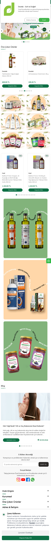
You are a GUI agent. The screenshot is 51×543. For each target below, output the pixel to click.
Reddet (32, 523)
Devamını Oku (11, 440)
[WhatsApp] (33, 480)
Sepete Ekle (12, 86)
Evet (44, 20)
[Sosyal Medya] (18, 480)
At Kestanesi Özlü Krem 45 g (38, 74)
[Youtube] (23, 480)
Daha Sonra (31, 20)
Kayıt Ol (43, 464)
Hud (3, 173)
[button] (22, 41)
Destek (4, 71)
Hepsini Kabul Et (25, 538)
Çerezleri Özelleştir (25, 533)
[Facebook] (28, 480)
